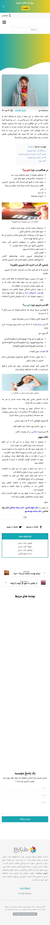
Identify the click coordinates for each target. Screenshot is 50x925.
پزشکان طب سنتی (25, 550)
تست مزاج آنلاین (25, 553)
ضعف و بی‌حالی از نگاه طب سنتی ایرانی (27, 725)
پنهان (31, 147)
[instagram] (43, 15)
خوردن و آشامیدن (12, 51)
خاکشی (34, 431)
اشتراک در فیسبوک (32, 527)
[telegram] (39, 15)
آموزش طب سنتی (25, 543)
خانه (38, 51)
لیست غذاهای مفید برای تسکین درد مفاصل (27, 644)
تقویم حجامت (42, 873)
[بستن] (3, 6)
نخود (33, 356)
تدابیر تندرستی (28, 51)
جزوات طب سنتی (25, 546)
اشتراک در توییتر (12, 527)
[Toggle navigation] (4, 22)
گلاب (17, 431)
